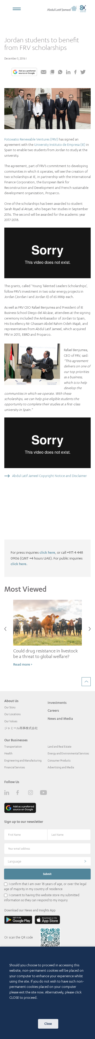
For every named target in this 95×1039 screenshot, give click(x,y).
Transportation (13, 746)
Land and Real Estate (59, 746)
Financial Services (14, 767)
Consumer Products (59, 760)
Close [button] (48, 1024)
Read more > (22, 664)
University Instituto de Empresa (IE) (59, 145)
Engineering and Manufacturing (23, 760)
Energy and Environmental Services (68, 753)
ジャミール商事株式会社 (21, 728)
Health (8, 753)
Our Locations (12, 714)
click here (47, 552)
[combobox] (47, 861)
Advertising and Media (61, 767)
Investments (57, 703)
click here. (19, 564)
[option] (47, 635)
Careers (53, 710)
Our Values (10, 721)
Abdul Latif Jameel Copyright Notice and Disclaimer (49, 476)
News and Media (60, 718)
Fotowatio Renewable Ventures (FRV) (31, 139)
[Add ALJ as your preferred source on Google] (24, 72)
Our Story (9, 707)
